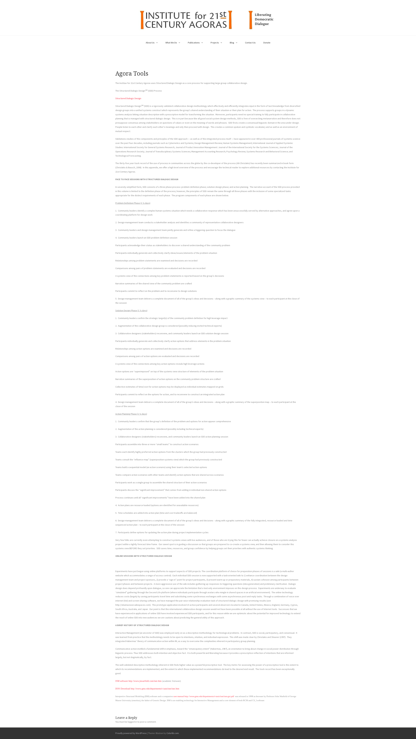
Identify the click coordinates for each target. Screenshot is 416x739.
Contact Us (250, 42)
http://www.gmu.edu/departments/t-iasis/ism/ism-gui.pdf (209, 696)
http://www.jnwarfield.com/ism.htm (145, 681)
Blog (232, 42)
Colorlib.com (173, 733)
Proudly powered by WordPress (131, 733)
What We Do (171, 42)
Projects (215, 42)
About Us (150, 42)
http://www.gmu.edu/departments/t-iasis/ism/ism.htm (155, 688)
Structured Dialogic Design (128, 98)
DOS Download (122, 688)
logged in (132, 721)
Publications (194, 42)
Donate (266, 42)
